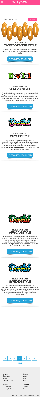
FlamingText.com (8, 389)
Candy (5, 378)
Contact (26, 385)
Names (25, 374)
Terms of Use (18, 395)
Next (20, 363)
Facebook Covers (8, 380)
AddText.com (7, 387)
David (25, 378)
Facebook (26, 387)
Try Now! (32, 19)
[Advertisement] (20, 9)
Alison (25, 376)
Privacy (12, 395)
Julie (24, 380)
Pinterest (25, 389)
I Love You (6, 376)
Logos (5, 374)
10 (34, 358)
